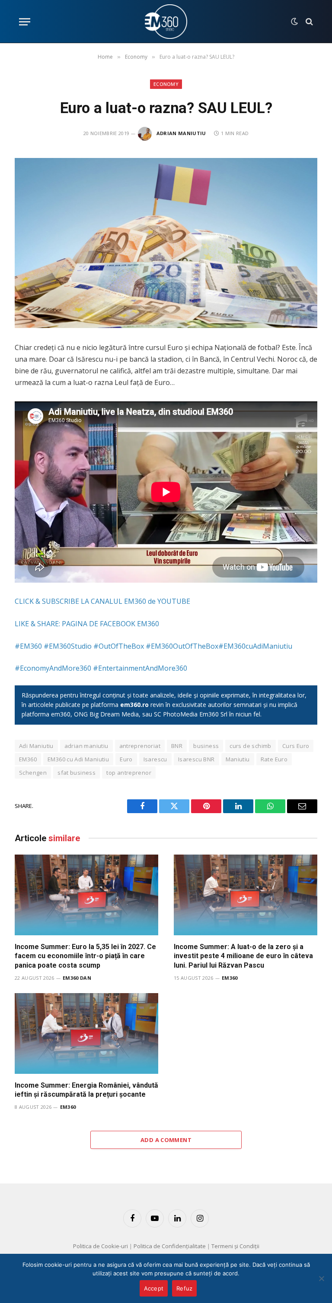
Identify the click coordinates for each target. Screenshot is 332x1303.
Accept (154, 1288)
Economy (166, 84)
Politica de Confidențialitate (170, 1246)
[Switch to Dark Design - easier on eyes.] (294, 21)
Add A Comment (166, 1140)
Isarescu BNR (196, 759)
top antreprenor (128, 772)
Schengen (33, 772)
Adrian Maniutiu (181, 133)
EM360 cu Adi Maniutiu (78, 759)
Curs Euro (296, 746)
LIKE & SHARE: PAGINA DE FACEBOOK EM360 (87, 623)
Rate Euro (274, 759)
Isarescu (155, 759)
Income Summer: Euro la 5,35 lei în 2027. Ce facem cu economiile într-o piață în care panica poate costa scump (85, 956)
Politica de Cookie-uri (100, 1246)
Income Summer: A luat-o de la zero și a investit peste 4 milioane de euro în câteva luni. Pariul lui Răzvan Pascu (243, 956)
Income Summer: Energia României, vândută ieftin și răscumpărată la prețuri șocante (86, 1090)
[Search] (308, 22)
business (206, 746)
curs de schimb (250, 746)
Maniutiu (238, 759)
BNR (176, 746)
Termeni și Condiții (235, 1246)
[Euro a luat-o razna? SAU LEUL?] (166, 243)
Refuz (184, 1288)
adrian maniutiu (86, 746)
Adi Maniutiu (36, 746)
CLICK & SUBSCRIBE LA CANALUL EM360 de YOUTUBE (102, 601)
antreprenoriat (139, 746)
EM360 (28, 759)
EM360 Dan (77, 978)
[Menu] (24, 22)
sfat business (76, 772)
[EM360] (166, 21)
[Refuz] (321, 1278)
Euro (126, 759)
